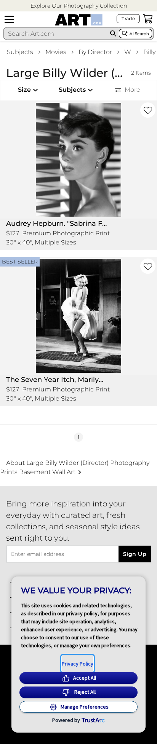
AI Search (139, 33)
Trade (128, 18)
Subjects (20, 52)
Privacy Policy (77, 663)
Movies (55, 52)
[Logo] (79, 20)
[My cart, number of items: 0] (148, 19)
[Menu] (9, 19)
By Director (95, 52)
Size (24, 89)
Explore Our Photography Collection (78, 5)
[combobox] (55, 33)
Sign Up (134, 554)
